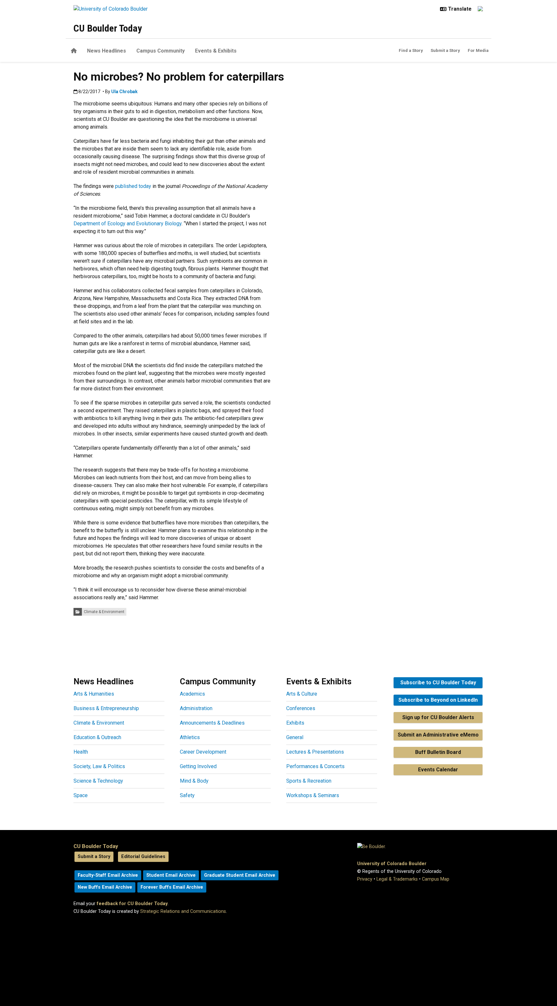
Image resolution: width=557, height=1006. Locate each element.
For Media (478, 50)
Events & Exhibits (216, 51)
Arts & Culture (301, 694)
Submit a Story (445, 50)
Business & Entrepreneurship (106, 708)
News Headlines (106, 51)
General (294, 737)
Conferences (300, 708)
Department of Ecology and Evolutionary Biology (127, 223)
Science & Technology (98, 781)
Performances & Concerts (315, 766)
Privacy (364, 879)
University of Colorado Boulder (391, 863)
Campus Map (435, 879)
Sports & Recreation (308, 781)
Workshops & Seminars (312, 795)
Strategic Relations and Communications (183, 911)
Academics (192, 694)
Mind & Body (194, 781)
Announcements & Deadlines (212, 723)
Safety (187, 795)
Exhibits (295, 723)
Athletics (190, 737)
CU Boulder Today (107, 28)
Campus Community (160, 51)
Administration (196, 708)
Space (80, 795)
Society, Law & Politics (99, 766)
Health (80, 752)
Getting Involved (198, 766)
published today (133, 186)
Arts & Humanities (93, 694)
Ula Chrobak (124, 91)
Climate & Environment (104, 612)
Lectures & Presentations (315, 752)
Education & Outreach (97, 737)
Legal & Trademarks (397, 879)
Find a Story (411, 50)
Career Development (203, 752)
